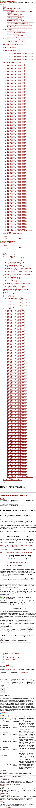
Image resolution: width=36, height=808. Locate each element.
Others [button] (2, 801)
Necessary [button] (2, 712)
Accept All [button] (11, 686)
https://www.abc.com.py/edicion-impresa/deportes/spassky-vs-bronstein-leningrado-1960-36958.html (16, 546)
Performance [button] (3, 778)
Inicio (1, 482)
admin (7, 665)
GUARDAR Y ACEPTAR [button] (7, 807)
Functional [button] (3, 770)
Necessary (4, 714)
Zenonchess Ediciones (10, 669)
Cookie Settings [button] (4, 686)
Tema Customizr (24, 672)
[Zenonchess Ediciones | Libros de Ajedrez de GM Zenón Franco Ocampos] (8, 1)
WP (9, 672)
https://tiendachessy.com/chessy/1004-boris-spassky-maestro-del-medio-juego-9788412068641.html (17, 562)
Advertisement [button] (4, 793)
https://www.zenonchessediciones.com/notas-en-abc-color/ (15, 642)
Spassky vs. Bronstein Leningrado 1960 (16, 495)
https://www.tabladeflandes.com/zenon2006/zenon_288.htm (16, 552)
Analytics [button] (2, 785)
